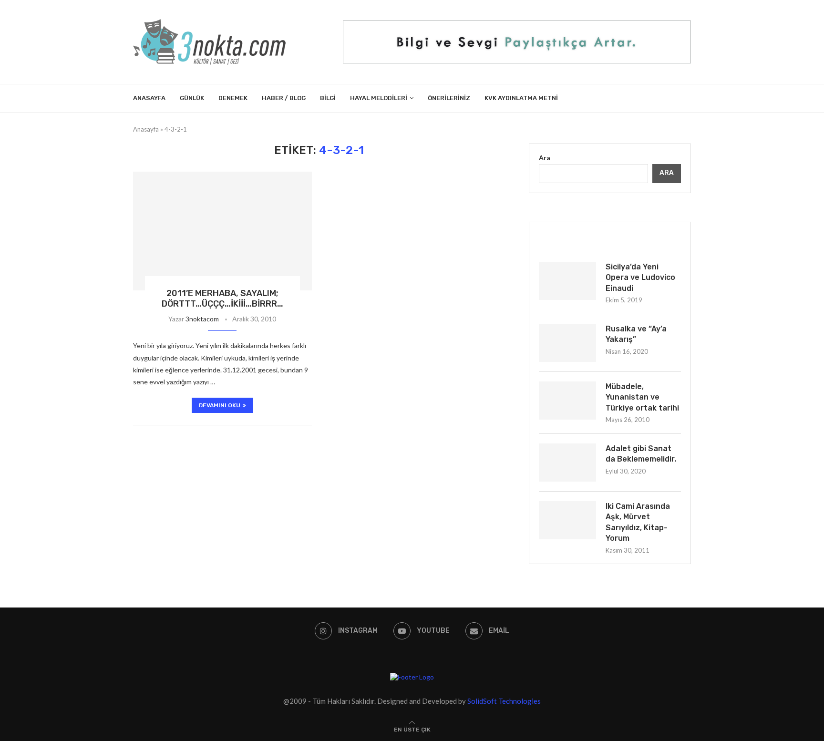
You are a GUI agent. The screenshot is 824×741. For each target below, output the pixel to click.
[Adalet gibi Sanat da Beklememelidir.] (567, 462)
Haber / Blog (284, 98)
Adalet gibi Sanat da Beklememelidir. (641, 453)
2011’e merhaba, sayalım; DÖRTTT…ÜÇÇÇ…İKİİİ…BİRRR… (222, 298)
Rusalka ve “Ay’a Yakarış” (636, 334)
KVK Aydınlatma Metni (521, 98)
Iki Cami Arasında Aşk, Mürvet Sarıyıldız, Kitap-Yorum (638, 522)
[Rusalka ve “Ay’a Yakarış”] (567, 343)
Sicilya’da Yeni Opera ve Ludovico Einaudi (640, 277)
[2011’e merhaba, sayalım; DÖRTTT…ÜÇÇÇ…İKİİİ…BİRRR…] (222, 231)
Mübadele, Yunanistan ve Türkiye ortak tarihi (642, 397)
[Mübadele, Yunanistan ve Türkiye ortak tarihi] (567, 400)
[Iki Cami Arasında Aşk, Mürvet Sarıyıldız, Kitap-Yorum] (567, 520)
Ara (544, 158)
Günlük (192, 98)
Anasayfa (149, 98)
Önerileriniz (449, 98)
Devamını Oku (219, 405)
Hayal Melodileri (378, 98)
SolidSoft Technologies (504, 701)
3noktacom (202, 319)
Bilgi (328, 98)
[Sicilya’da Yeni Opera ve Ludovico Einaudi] (567, 281)
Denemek (232, 98)
